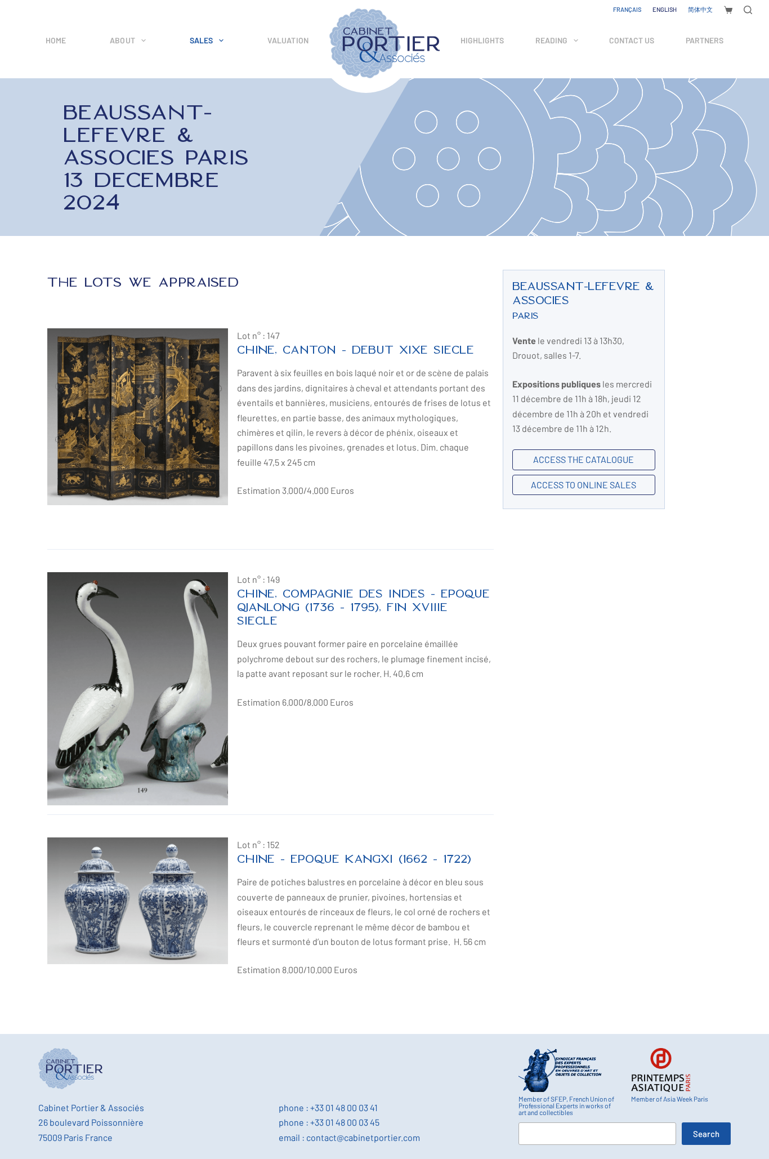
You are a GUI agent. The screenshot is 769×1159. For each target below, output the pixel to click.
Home (56, 40)
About (122, 40)
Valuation (288, 40)
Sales (201, 40)
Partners (704, 40)
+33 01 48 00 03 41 (344, 1107)
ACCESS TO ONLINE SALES (583, 484)
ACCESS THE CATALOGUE (583, 459)
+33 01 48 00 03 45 (344, 1122)
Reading (551, 40)
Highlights (482, 40)
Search (706, 1134)
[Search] (748, 10)
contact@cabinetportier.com (363, 1137)
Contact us (631, 40)
